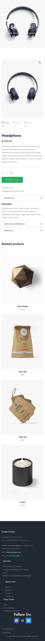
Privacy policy (9, 608)
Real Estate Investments (12, 566)
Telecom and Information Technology (17, 575)
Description (9, 198)
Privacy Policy (6, 633)
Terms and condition (11, 611)
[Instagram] (22, 620)
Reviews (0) (8, 230)
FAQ (5, 605)
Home (4, 38)
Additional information (14, 224)
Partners (8, 593)
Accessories (15, 191)
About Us (8, 590)
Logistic (6, 572)
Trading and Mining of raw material (16, 569)
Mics (10, 38)
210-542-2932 (14, 556)
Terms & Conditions (8, 629)
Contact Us (9, 596)
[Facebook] (16, 620)
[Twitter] (28, 620)
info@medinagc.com (13, 552)
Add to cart (14, 180)
